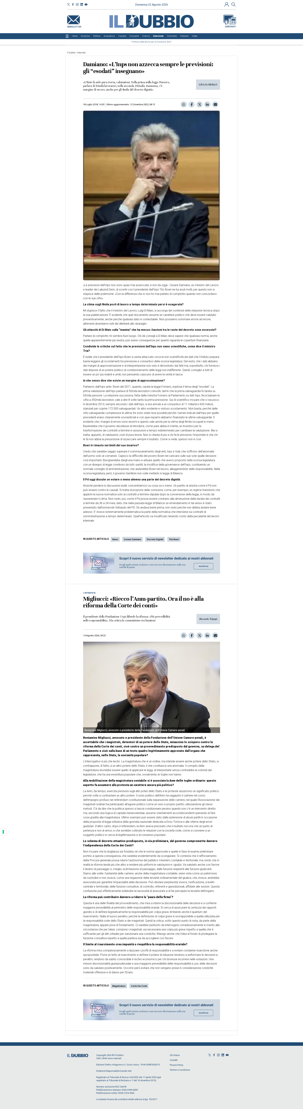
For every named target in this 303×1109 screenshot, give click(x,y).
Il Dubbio (71, 52)
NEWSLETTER (74, 26)
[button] (227, 4)
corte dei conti (139, 986)
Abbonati (230, 26)
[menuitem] (75, 36)
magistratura (118, 986)
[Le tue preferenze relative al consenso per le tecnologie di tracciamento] (3, 832)
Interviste (81, 52)
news (115, 539)
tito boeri (174, 539)
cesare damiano (132, 539)
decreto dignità (155, 539)
